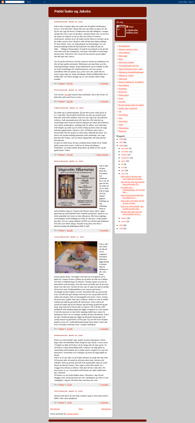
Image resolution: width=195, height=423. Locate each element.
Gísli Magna (123, 115)
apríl (123, 171)
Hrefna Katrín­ (124, 95)
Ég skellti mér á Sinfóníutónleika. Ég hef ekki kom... (133, 190)
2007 (121, 142)
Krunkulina (123, 89)
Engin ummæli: (103, 155)
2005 (121, 225)
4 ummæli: (104, 230)
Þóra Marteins (124, 85)
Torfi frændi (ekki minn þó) (129, 66)
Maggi (131, 27)
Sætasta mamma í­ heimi (128, 49)
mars (123, 174)
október (124, 155)
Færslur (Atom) (72, 414)
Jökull (121, 125)
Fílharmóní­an (124, 128)
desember (125, 148)
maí (123, 167)
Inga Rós (122, 102)
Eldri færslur (106, 409)
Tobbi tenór (123, 79)
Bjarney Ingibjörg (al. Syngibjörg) (131, 82)
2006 (121, 146)
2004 (121, 229)
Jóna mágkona (124, 53)
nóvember (125, 152)
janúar (123, 221)
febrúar (124, 218)
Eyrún (121, 99)
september (125, 158)
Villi (120, 112)
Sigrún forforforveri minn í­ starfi (130, 69)
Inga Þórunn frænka (126, 62)
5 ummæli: (104, 83)
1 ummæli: (104, 329)
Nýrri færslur (55, 409)
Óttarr (121, 59)
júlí (122, 164)
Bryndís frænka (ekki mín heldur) (131, 105)
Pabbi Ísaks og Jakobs (72, 11)
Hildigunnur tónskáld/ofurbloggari (131, 72)
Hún (66, 95)
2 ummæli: (104, 101)
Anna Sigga (123, 121)
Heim (81, 409)
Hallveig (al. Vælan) (126, 76)
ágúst (123, 161)
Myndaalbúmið (124, 46)
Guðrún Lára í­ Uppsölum (128, 108)
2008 (121, 139)
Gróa (120, 118)
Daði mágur (123, 56)
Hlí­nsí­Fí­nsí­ (123, 92)
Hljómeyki (122, 131)
